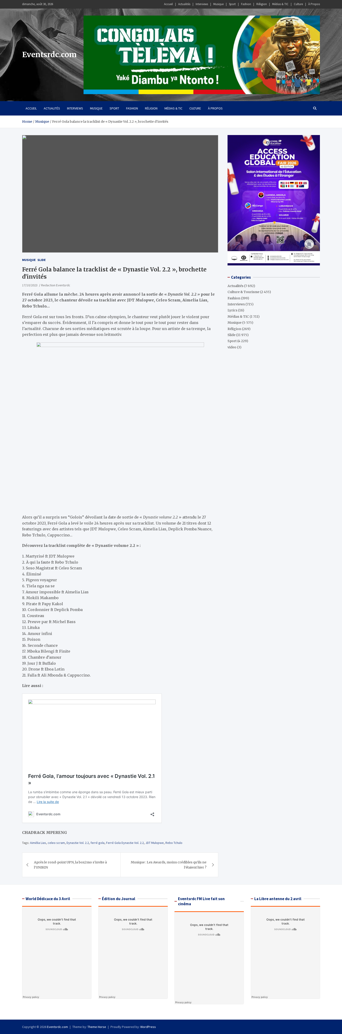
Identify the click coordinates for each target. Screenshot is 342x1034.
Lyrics (232, 310)
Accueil (168, 4)
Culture (298, 4)
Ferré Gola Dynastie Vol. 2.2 (125, 843)
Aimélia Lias (38, 843)
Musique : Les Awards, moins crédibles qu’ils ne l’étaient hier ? (168, 864)
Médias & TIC (280, 4)
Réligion (261, 4)
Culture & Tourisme (243, 292)
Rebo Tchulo (173, 843)
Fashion (246, 4)
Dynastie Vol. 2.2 (78, 843)
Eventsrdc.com (49, 54)
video (232, 347)
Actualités (184, 4)
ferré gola (97, 843)
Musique (218, 4)
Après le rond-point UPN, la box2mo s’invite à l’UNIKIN (70, 864)
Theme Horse (96, 1027)
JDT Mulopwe (154, 843)
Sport (232, 4)
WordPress (148, 1027)
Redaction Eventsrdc (55, 285)
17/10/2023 (29, 285)
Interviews (202, 4)
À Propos (314, 4)
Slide (41, 260)
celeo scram (56, 843)
